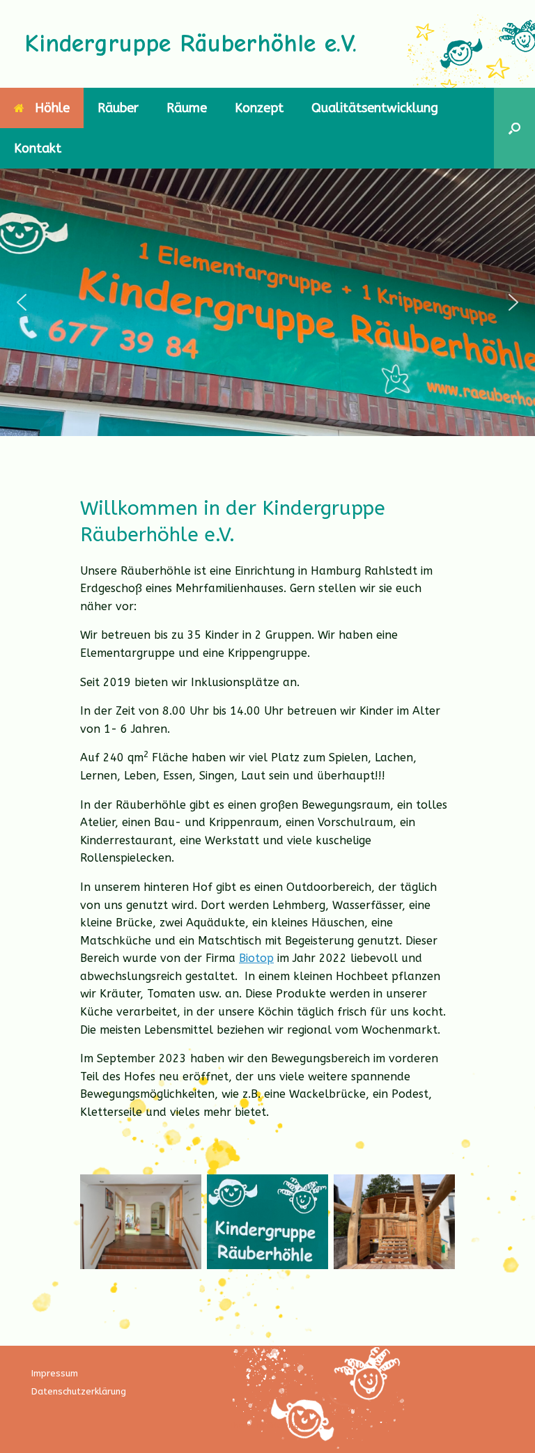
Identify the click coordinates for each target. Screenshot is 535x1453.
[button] (514, 128)
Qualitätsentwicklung (374, 108)
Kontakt (37, 148)
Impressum (54, 1373)
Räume (186, 108)
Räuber (118, 108)
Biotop (256, 958)
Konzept (259, 108)
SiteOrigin (287, 1425)
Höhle (52, 108)
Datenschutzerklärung (78, 1391)
